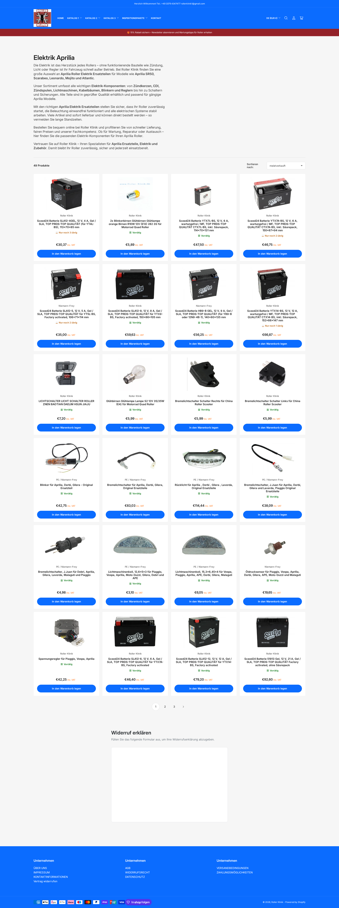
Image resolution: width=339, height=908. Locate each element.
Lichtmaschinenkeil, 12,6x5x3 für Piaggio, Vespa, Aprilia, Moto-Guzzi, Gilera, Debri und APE (135, 575)
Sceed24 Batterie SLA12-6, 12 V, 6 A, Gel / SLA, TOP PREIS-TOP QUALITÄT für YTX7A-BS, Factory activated (135, 662)
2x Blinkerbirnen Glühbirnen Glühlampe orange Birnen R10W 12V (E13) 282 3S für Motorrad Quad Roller (135, 224)
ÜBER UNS (40, 868)
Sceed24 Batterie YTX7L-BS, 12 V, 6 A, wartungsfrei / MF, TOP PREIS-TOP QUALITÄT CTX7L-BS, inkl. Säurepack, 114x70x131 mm (204, 225)
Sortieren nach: (252, 166)
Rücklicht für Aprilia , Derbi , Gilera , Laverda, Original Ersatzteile (204, 486)
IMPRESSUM (42, 872)
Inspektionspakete (133, 18)
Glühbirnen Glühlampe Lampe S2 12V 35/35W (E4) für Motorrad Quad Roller (135, 402)
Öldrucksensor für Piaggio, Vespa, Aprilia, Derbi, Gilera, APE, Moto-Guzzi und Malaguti (272, 573)
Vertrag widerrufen (45, 881)
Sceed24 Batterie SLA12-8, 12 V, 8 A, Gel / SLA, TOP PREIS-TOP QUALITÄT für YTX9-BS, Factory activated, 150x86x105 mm (135, 314)
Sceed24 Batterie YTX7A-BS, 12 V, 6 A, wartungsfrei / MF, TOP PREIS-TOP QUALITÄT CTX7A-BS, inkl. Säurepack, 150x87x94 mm (273, 225)
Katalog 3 (110, 18)
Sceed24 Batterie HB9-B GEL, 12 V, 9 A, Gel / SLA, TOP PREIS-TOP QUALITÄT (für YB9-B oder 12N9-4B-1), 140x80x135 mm (204, 314)
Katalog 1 (73, 18)
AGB (127, 868)
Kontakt (156, 18)
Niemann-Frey (66, 305)
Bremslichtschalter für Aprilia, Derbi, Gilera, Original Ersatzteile (135, 486)
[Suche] (286, 18)
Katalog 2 (91, 18)
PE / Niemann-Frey (66, 479)
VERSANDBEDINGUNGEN (232, 868)
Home (60, 18)
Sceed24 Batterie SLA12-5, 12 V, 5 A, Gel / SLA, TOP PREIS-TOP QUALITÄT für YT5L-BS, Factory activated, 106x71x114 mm (66, 314)
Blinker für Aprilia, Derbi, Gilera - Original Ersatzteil (66, 486)
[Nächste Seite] (183, 706)
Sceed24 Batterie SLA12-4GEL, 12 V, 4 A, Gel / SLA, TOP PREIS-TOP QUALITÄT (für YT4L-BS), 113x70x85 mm (66, 224)
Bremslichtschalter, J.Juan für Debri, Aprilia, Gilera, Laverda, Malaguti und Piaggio (66, 573)
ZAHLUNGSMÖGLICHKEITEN (235, 872)
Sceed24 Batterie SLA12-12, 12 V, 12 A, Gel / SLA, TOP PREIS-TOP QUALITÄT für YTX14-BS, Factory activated (204, 662)
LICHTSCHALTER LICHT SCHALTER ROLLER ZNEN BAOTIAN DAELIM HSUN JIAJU (66, 402)
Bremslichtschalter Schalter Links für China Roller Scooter (272, 402)
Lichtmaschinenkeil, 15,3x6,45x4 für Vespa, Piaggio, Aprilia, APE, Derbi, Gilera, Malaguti (204, 573)
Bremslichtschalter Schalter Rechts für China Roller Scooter (204, 402)
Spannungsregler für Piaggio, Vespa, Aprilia (66, 658)
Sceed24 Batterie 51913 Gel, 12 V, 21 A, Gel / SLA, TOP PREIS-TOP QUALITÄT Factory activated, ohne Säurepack (272, 662)
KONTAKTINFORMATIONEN (51, 877)
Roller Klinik (66, 215)
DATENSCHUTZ (135, 877)
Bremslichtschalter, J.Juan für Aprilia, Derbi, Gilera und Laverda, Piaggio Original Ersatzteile (272, 488)
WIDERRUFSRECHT (137, 872)
